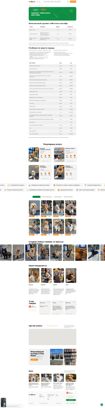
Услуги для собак (41, 396)
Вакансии (49, 396)
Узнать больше (16, 406)
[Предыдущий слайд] (74, 241)
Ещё (32, 293)
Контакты (57, 395)
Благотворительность (51, 395)
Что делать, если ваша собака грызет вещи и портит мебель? (70, 384)
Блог (56, 1)
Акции (45, 1)
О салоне (52, 1)
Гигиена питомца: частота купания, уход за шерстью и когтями (34, 384)
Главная (30, 5)
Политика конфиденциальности (43, 403)
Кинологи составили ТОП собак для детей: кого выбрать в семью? (45, 384)
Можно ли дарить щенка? (58, 383)
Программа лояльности (51, 394)
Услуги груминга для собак (34, 5)
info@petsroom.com (70, 397)
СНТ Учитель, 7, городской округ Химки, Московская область (53, 325)
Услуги (48, 1)
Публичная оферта (58, 403)
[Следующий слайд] (75, 241)
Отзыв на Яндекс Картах (43, 313)
